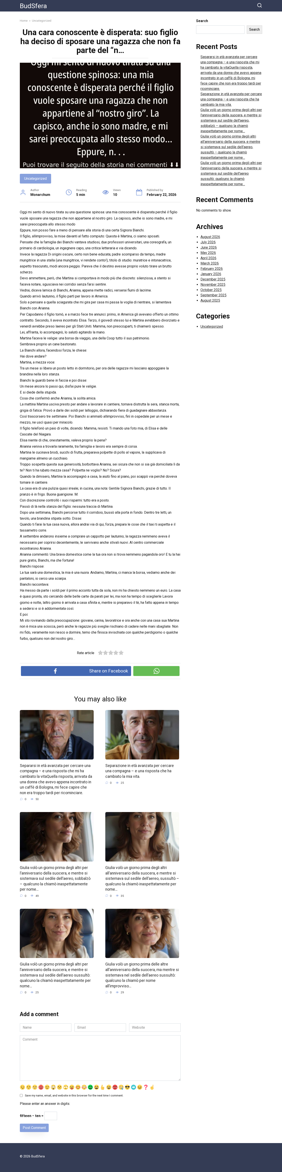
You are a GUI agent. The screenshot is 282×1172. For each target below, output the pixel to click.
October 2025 (211, 290)
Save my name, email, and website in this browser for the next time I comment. (74, 1095)
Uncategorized (35, 178)
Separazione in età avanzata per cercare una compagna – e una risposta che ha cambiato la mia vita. (139, 771)
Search (202, 21)
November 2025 (212, 284)
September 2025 (213, 295)
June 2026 (208, 247)
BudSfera (33, 6)
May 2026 (208, 253)
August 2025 (210, 300)
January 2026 (210, 274)
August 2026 (210, 237)
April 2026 (208, 258)
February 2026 (211, 269)
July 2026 (208, 242)
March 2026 (209, 263)
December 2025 (212, 279)
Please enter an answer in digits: (45, 1104)
